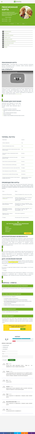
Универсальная (5, 198)
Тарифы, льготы (7, 37)
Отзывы (5, 47)
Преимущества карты (8, 39)
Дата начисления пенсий (8, 43)
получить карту (19, 93)
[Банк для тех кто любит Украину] (17, 1)
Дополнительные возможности (10, 41)
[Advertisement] (17, 54)
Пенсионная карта (7, 31)
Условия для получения (8, 35)
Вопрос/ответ (6, 45)
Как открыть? (6, 33)
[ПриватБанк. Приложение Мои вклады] (17, 79)
